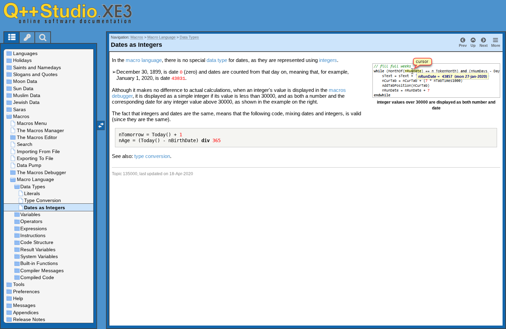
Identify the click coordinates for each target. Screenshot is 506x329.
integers (328, 60)
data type (217, 60)
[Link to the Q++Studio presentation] (76, 12)
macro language (144, 60)
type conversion (152, 156)
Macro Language (161, 37)
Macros (136, 37)
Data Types (189, 37)
